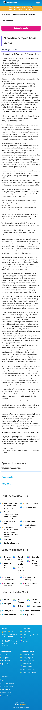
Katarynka (35, 557)
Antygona (5, 658)
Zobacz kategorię (21, 28)
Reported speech (28, 654)
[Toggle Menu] (38, 2)
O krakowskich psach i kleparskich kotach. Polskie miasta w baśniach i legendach (11, 532)
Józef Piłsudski (6, 696)
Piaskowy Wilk (30, 507)
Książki (9, 14)
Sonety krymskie (10, 615)
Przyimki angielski (29, 672)
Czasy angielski (28, 658)
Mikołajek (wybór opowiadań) (36, 563)
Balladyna (7, 604)
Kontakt (25, 641)
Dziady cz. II (8, 611)
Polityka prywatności (30, 635)
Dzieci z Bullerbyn (31, 503)
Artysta (6, 600)
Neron (3, 680)
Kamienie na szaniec (32, 611)
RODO (24, 638)
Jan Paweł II (5, 690)
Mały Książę (29, 615)
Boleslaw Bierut (7, 686)
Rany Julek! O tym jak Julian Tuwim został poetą (10, 506)
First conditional (28, 669)
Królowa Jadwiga (7, 683)
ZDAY (3, 14)
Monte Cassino (7, 693)
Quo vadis (5, 664)
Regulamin (26, 632)
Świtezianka (36, 606)
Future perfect (27, 666)
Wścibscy (7, 539)
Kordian (4, 654)
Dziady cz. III (5, 661)
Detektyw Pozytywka (11, 543)
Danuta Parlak (30, 521)
